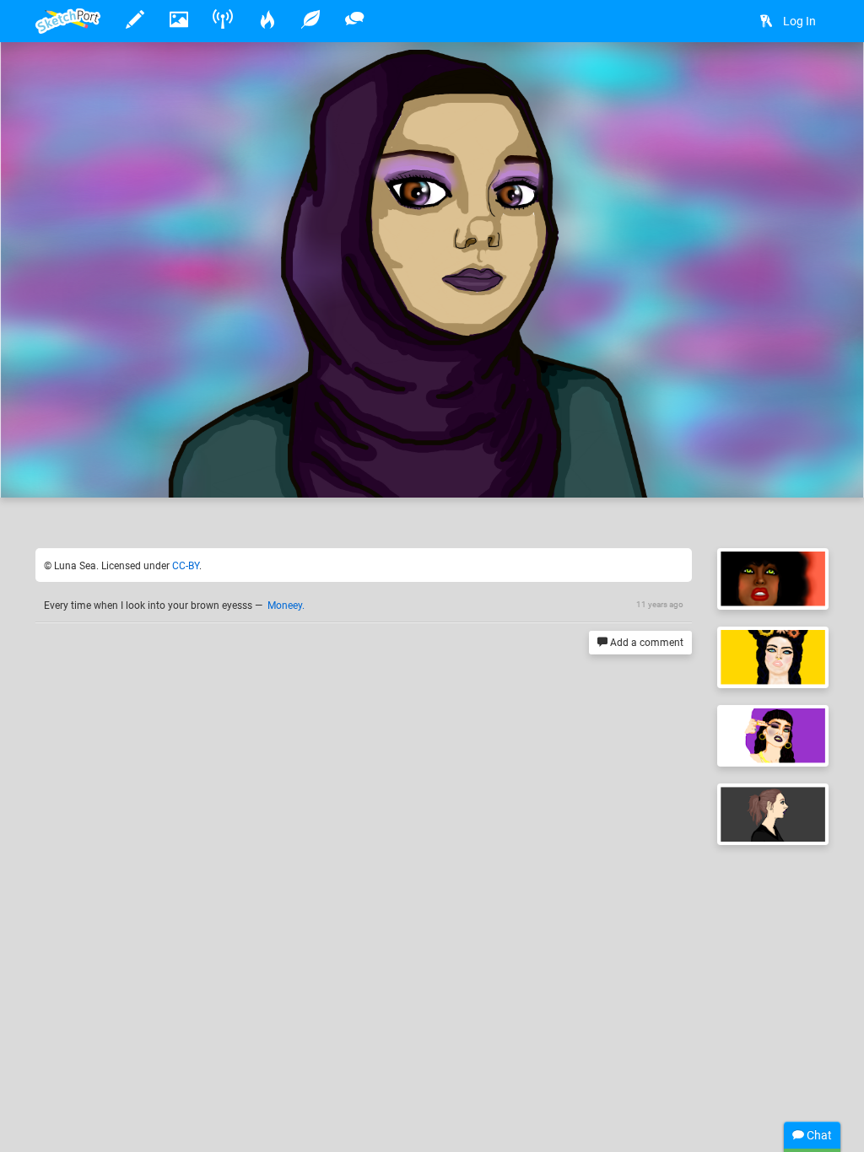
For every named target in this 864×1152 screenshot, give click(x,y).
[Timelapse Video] (807, 81)
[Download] (763, 81)
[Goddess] (773, 657)
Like (69, 467)
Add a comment (645, 643)
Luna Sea (113, 432)
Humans (340, 432)
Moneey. (286, 605)
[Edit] (718, 81)
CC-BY (185, 566)
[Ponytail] (773, 814)
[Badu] (773, 579)
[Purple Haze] (773, 735)
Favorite (171, 467)
